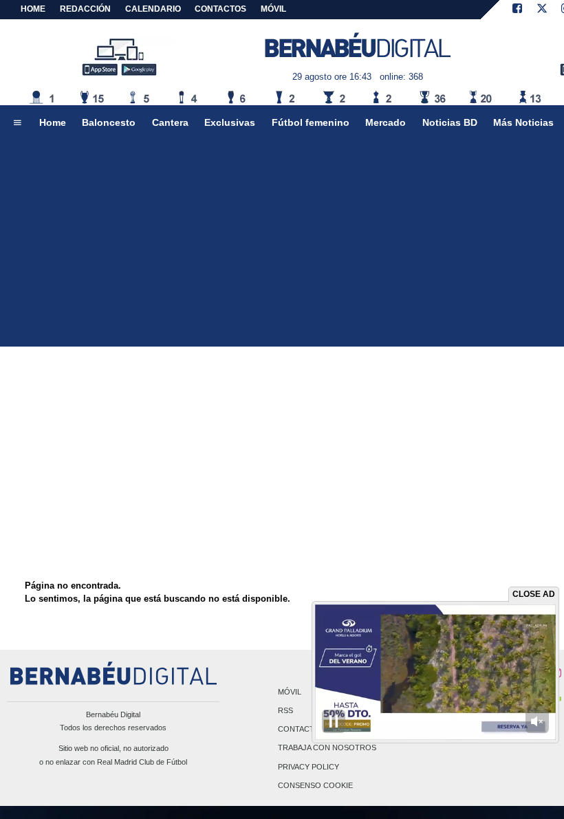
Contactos (301, 729)
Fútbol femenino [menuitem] (310, 122)
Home (33, 9)
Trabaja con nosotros (327, 748)
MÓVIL (273, 9)
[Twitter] (542, 9)
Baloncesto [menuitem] (108, 122)
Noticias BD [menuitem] (449, 122)
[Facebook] (517, 9)
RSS (285, 710)
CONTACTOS (220, 9)
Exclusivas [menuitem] (229, 122)
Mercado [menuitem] (385, 122)
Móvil (289, 692)
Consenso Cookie (315, 785)
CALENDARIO (153, 9)
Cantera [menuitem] (170, 122)
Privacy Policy (308, 767)
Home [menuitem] (52, 122)
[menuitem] (17, 123)
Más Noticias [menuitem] (523, 122)
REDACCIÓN (85, 9)
